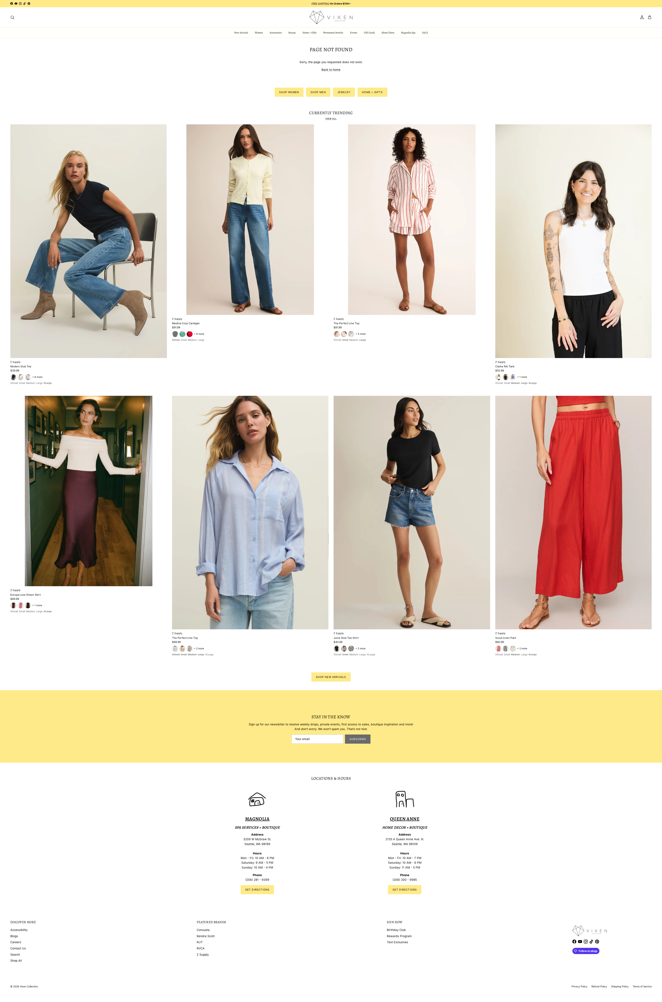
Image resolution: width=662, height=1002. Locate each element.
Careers (15, 942)
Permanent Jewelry (333, 32)
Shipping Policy (620, 986)
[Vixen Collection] (331, 17)
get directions (405, 889)
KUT (200, 942)
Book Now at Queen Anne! (342, 3)
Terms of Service (642, 986)
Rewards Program (399, 936)
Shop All (16, 960)
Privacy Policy (579, 986)
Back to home (331, 69)
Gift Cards (369, 32)
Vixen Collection (29, 986)
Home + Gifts (310, 32)
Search (15, 954)
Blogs (14, 936)
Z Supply (203, 954)
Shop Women (289, 92)
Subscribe (357, 739)
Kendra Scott (206, 936)
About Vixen (388, 32)
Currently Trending (331, 113)
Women (259, 32)
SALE (425, 32)
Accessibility (19, 930)
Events (353, 32)
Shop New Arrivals (331, 677)
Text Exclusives (397, 942)
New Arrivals (241, 32)
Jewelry (343, 92)
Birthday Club (396, 930)
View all (331, 118)
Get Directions (257, 889)
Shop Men (318, 92)
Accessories (276, 32)
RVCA (201, 948)
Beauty (292, 32)
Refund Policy (599, 986)
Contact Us (18, 948)
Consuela (203, 930)
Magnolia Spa (408, 32)
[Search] (12, 17)
